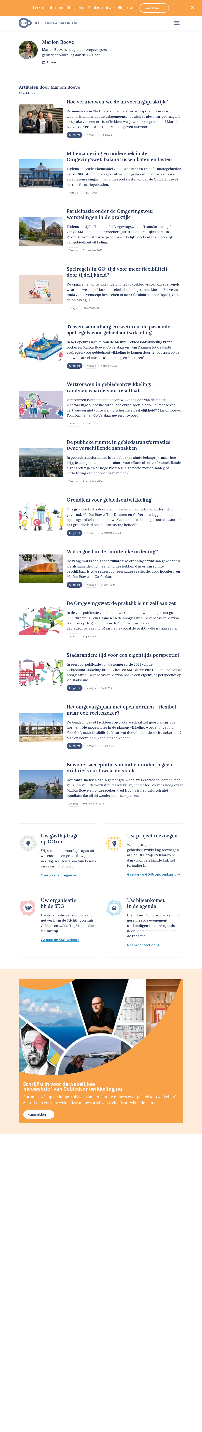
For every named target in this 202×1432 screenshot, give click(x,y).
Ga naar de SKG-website (60, 940)
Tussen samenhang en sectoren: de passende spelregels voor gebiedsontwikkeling (118, 330)
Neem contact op (141, 945)
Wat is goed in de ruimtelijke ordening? (112, 552)
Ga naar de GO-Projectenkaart (151, 874)
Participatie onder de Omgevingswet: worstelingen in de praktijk (110, 214)
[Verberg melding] (192, 8)
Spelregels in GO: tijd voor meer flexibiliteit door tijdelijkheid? (117, 272)
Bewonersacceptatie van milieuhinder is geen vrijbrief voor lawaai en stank (119, 768)
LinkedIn (53, 62)
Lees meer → (154, 8)
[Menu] (176, 23)
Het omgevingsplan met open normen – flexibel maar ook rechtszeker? (121, 710)
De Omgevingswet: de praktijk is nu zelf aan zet (121, 603)
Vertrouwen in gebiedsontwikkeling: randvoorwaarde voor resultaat (109, 387)
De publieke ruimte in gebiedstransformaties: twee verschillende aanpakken (119, 445)
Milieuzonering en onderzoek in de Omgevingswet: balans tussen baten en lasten (119, 156)
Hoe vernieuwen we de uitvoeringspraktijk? (117, 102)
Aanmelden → (39, 1114)
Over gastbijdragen (56, 875)
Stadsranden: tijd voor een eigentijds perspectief (123, 655)
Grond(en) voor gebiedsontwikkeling (109, 500)
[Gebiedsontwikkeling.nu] (92, 23)
